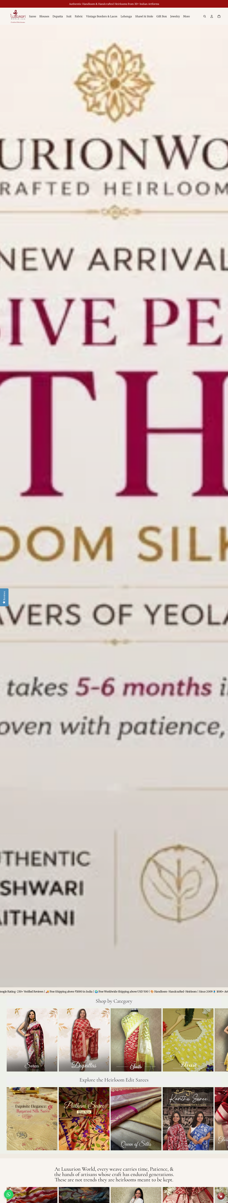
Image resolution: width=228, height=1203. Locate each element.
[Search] (204, 16)
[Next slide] (217, 1040)
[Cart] (219, 16)
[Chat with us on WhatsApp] (8, 1194)
